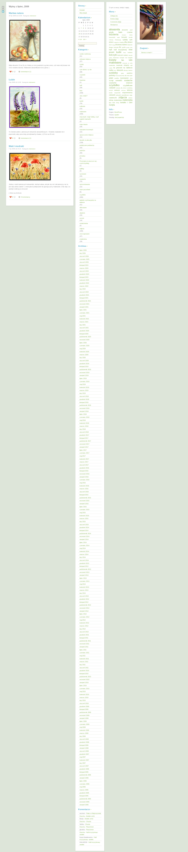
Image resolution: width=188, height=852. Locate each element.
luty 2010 (83, 700)
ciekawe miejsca (85, 59)
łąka (110, 102)
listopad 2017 (84, 438)
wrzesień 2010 (84, 679)
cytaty (82, 64)
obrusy (125, 70)
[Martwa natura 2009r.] (25, 62)
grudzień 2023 (84, 274)
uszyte (82, 218)
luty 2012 (83, 629)
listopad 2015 (84, 495)
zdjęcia (82, 228)
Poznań (117, 75)
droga (113, 45)
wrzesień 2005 (84, 802)
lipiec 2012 (83, 614)
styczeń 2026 (84, 256)
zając (130, 95)
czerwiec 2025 (84, 259)
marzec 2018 (84, 426)
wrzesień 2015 (84, 500)
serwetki (118, 81)
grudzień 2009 (84, 706)
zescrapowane (84, 234)
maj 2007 (83, 757)
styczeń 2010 (84, 703)
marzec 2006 (84, 790)
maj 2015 (83, 512)
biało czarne (125, 32)
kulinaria (82, 106)
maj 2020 (83, 348)
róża (131, 78)
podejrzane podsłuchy (87, 145)
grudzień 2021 (84, 295)
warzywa (123, 90)
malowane (33, 15)
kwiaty (112, 59)
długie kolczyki (113, 47)
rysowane (83, 174)
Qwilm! (117, 115)
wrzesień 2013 (84, 572)
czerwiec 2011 (84, 653)
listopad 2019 (84, 366)
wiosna (129, 90)
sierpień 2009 (84, 718)
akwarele (125, 30)
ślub (113, 102)
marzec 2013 (84, 590)
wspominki (117, 92)
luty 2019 (83, 393)
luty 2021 (83, 325)
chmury (111, 40)
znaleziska (83, 239)
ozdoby (113, 72)
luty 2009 (83, 736)
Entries (114, 19)
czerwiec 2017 (84, 453)
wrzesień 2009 (84, 715)
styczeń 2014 (84, 560)
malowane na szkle (127, 63)
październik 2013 (85, 569)
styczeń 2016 (84, 492)
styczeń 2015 (84, 524)
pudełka (117, 78)
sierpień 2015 (84, 503)
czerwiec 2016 (84, 480)
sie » (84, 39)
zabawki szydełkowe (122, 95)
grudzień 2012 (84, 599)
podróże (82, 150)
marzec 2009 (84, 733)
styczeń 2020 (84, 360)
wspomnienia (127, 93)
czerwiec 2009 (84, 724)
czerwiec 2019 (84, 381)
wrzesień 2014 (84, 536)
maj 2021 (83, 316)
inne (81, 90)
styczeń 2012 (84, 632)
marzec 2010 (84, 697)
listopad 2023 (84, 277)
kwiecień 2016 (84, 486)
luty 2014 (83, 557)
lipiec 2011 (83, 650)
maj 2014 (83, 548)
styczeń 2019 (84, 396)
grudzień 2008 (84, 742)
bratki (118, 37)
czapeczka (116, 42)
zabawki (112, 95)
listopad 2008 (84, 745)
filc (120, 47)
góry (131, 47)
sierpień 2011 (84, 647)
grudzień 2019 (84, 363)
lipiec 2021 (83, 310)
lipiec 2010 (83, 685)
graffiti (124, 47)
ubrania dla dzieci (121, 88)
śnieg (117, 102)
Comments (115, 22)
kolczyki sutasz (122, 55)
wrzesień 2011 (84, 644)
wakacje (117, 90)
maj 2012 (83, 620)
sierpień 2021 (84, 307)
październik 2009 (85, 712)
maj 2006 (83, 787)
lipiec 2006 (83, 781)
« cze (80, 39)
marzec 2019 (84, 390)
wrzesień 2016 (84, 474)
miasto (126, 65)
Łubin (12, 79)
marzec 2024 (84, 268)
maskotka (112, 65)
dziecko (130, 45)
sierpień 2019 (84, 375)
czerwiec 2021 (84, 313)
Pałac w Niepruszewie (93, 813)
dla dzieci (128, 42)
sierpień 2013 (84, 575)
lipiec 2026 (83, 250)
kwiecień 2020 (84, 351)
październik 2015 (85, 498)
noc (115, 70)
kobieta (130, 52)
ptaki (111, 78)
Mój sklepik (83, 13)
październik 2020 (85, 336)
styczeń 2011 (84, 667)
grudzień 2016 (84, 468)
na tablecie (127, 68)
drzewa (118, 45)
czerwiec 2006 (84, 784)
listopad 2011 (84, 638)
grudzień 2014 (84, 527)
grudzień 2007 (84, 754)
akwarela (114, 29)
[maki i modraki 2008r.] (30, 181)
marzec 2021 (84, 322)
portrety (112, 75)
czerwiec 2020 (84, 345)
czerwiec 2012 (84, 617)
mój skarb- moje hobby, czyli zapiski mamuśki (89, 118)
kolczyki (113, 55)
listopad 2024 (84, 265)
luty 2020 (83, 357)
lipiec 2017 (83, 450)
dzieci (124, 44)
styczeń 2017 (84, 465)
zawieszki (113, 98)
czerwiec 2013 (84, 581)
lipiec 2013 (83, 578)
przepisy (82, 156)
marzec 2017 (84, 462)
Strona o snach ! (146, 52)
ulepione (82, 213)
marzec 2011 (84, 661)
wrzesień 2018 (84, 408)
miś (131, 65)
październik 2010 (85, 676)
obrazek (120, 70)
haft (81, 85)
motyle (110, 68)
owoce (130, 70)
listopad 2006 (84, 772)
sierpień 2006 (84, 778)
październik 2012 (85, 605)
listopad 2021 (84, 298)
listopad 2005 (84, 796)
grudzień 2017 (84, 435)
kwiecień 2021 (84, 319)
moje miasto (84, 124)
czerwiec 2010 (84, 688)
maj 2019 (83, 384)
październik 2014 (85, 533)
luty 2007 (83, 763)
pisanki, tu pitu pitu (86, 140)
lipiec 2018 (83, 414)
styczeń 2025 (84, 262)
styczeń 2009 (84, 739)
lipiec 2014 (83, 542)
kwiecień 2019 (84, 387)
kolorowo (116, 57)
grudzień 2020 (84, 331)
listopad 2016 (84, 471)
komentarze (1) (26, 71)
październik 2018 (85, 405)
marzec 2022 (84, 286)
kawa (124, 52)
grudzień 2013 (84, 563)
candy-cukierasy (85, 54)
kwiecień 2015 (84, 515)
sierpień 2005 (84, 805)
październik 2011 (85, 641)
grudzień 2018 (84, 399)
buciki (130, 37)
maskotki (119, 65)
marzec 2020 (84, 354)
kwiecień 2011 (84, 659)
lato (130, 60)
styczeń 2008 (84, 751)
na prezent (117, 68)
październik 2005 (85, 799)
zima (111, 100)
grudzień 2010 (84, 670)
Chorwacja (118, 40)
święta (112, 105)
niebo (111, 70)
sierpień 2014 (84, 539)
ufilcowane (83, 207)
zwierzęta (127, 100)
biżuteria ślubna (127, 35)
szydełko (83, 195)
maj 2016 (83, 483)
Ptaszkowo (90, 827)
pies (122, 73)
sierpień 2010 (84, 682)
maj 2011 (82, 656)
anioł (131, 30)
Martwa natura (16, 13)
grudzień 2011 (84, 635)
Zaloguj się (114, 16)
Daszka (82, 816)
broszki (124, 37)
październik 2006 (85, 775)
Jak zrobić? (83, 96)
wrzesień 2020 (84, 339)
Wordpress (114, 25)
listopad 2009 (84, 709)
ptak (131, 75)
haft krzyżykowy (120, 50)
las (122, 60)
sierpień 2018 (84, 411)
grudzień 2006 (84, 769)
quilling (82, 168)
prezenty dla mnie (124, 75)
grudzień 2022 (84, 283)
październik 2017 (85, 441)
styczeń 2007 (84, 766)
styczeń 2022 (84, 292)
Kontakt (82, 10)
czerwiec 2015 (84, 509)
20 (79, 34)
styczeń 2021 (84, 328)
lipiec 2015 (83, 507)
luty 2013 (83, 593)
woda (110, 92)
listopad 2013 (84, 566)
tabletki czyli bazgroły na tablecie (88, 201)
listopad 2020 (84, 334)
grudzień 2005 (84, 793)
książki (130, 57)
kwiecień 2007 (84, 760)
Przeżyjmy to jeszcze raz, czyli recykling (88, 162)
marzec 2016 (84, 489)
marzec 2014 (84, 554)
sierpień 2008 (84, 748)
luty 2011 (82, 664)
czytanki (82, 75)
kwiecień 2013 (84, 587)
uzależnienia (84, 223)
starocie (129, 83)
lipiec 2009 (83, 721)
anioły (111, 32)
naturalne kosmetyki (86, 129)
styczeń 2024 (84, 271)
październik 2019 (85, 369)
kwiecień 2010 (84, 694)
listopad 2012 (84, 602)
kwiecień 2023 (84, 280)
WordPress (118, 112)
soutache (83, 179)
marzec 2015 (84, 518)
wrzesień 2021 (84, 304)
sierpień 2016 (84, 477)
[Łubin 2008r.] (24, 128)
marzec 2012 (84, 626)
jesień (111, 52)
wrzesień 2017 (84, 444)
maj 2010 (83, 691)
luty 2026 (83, 253)
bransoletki (112, 37)
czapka (121, 42)
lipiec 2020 (83, 343)
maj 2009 (83, 727)
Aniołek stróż (90, 816)
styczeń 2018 (84, 432)
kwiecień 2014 (84, 551)
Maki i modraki (16, 146)
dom (110, 45)
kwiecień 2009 (84, 730)
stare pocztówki (85, 189)
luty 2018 (83, 429)
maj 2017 (83, 456)
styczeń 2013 (84, 596)
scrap (111, 80)
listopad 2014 (84, 530)
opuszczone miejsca (86, 135)
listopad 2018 (84, 402)
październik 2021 (85, 301)
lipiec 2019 (83, 378)
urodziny (129, 88)
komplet (122, 57)
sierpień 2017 (84, 447)
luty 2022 (83, 289)
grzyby (128, 47)
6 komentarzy (25, 197)
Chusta (88, 821)
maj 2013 (83, 584)
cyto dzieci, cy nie (86, 69)
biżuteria (113, 34)
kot (126, 57)
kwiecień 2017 (84, 459)
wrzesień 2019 (84, 372)
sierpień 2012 (84, 611)
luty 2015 (83, 521)
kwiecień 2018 (84, 423)
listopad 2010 (84, 673)
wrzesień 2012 (84, 608)
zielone (130, 98)
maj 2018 (83, 420)
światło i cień (126, 102)
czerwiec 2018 (84, 417)
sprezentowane (85, 184)
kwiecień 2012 (84, 623)
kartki (81, 101)
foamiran (82, 80)
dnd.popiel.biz (119, 117)
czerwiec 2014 (84, 545)
